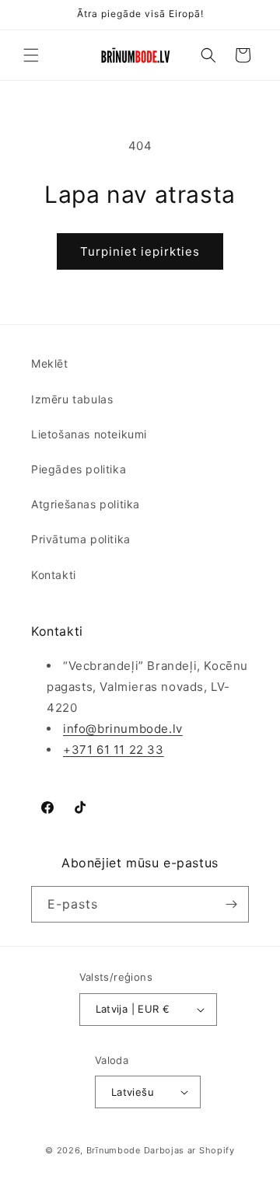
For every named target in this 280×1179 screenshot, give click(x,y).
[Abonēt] (231, 904)
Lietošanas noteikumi (89, 434)
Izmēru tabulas (72, 399)
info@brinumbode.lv (123, 728)
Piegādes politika (78, 469)
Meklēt (49, 363)
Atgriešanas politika (85, 504)
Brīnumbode (113, 1150)
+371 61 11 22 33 (113, 749)
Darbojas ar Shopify (189, 1150)
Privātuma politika (81, 539)
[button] (31, 55)
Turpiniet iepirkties (140, 251)
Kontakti (53, 574)
